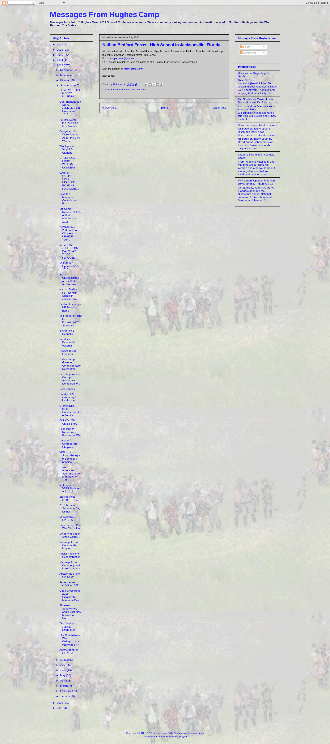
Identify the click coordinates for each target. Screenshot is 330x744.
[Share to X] (154, 85)
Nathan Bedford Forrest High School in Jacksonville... (69, 294)
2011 (60, 707)
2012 (60, 702)
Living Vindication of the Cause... (69, 535)
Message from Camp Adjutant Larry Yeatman (69, 565)
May (63, 675)
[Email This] (147, 85)
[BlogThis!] (150, 85)
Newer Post (109, 107)
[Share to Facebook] (157, 85)
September (67, 85)
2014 (60, 60)
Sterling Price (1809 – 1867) (69, 498)
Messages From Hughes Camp (104, 14)
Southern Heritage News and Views (128, 89)
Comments (249, 52)
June (63, 670)
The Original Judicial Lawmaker (67, 626)
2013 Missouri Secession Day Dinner (69, 508)
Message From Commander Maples (68, 545)
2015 (60, 54)
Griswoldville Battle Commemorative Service (70, 410)
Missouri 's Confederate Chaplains (68, 444)
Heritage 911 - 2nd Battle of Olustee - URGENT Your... (68, 233)
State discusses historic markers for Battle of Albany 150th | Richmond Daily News (257, 128)
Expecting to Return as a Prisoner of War (70, 432)
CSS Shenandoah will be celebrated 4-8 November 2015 (70, 108)
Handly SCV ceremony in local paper (68, 397)
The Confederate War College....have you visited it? (69, 640)
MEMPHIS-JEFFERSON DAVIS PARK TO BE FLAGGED (68, 251)
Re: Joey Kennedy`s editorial (67, 342)
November (67, 75)
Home (164, 107)
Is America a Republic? (66, 332)
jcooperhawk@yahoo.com (124, 58)
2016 (60, 49)
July (63, 664)
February (66, 690)
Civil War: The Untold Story (68, 422)
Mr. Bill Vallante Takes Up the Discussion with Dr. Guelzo (255, 101)
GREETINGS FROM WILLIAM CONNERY (67, 162)
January (65, 696)
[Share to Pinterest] (161, 85)
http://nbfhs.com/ (133, 68)
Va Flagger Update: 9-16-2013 (69, 266)
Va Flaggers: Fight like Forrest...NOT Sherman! (70, 320)
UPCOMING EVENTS (66, 518)
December (67, 69)
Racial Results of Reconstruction (69, 555)
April (63, 680)
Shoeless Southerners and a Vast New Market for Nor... (70, 612)
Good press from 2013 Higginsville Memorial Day (69, 595)
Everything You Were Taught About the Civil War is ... (69, 136)
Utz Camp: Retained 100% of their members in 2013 (70, 215)
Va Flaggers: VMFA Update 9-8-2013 (69, 488)
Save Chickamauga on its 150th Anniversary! (69, 279)
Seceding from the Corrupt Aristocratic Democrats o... (70, 378)
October (65, 80)
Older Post (219, 107)
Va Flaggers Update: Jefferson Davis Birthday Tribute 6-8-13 (256, 182)
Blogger (183, 736)
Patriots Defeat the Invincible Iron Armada (68, 123)
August (64, 659)
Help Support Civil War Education (70, 527)
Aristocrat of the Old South (68, 651)
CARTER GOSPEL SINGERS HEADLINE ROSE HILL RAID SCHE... (69, 180)
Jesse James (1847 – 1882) (69, 584)
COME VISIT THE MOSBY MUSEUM (70, 93)
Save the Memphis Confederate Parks (68, 198)
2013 (60, 65)
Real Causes (67, 388)
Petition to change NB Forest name (70, 307)
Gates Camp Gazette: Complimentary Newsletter (70, 364)
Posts (246, 46)
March (64, 685)
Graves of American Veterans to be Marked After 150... (69, 473)
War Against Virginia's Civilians (66, 149)
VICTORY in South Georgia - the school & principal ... (70, 457)
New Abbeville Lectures (67, 352)
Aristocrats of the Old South (69, 575)
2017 (60, 44)
